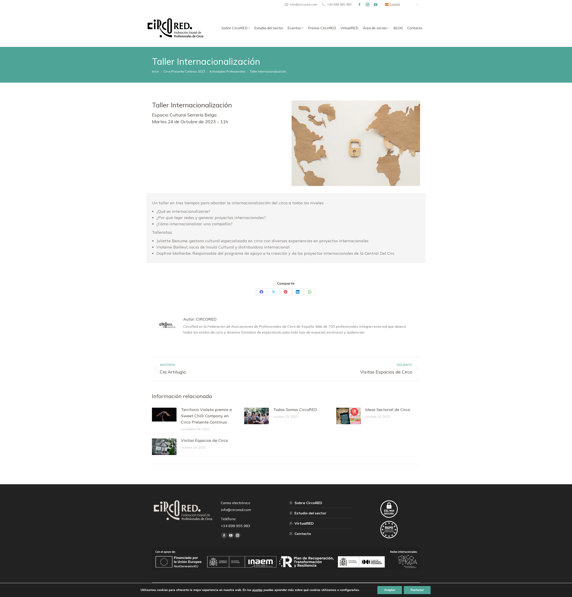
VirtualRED (304, 523)
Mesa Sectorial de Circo (387, 409)
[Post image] (164, 415)
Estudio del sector (310, 513)
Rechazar (417, 590)
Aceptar (389, 590)
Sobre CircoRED (308, 503)
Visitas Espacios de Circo (204, 440)
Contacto (302, 533)
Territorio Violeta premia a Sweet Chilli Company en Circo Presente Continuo (206, 416)
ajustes (257, 590)
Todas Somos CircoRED (295, 409)
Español (394, 4)
